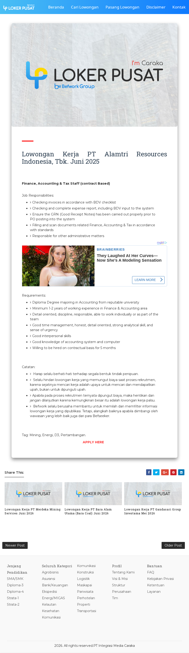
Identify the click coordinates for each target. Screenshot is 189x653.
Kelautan (49, 604)
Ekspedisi (49, 592)
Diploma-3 (15, 585)
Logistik (83, 579)
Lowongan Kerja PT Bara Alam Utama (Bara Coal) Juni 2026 (88, 511)
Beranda (56, 7)
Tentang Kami (123, 572)
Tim (115, 598)
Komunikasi (51, 617)
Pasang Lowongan (122, 7)
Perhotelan (86, 598)
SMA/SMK (15, 579)
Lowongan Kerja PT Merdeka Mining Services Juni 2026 (33, 511)
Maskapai (84, 585)
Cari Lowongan (85, 7)
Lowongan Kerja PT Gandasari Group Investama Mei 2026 (152, 511)
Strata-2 (13, 604)
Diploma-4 (15, 592)
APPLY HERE (93, 442)
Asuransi (48, 579)
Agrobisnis (50, 572)
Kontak (179, 7)
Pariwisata (85, 592)
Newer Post (15, 545)
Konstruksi (85, 572)
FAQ (150, 572)
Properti (83, 604)
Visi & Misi (120, 579)
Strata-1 (13, 598)
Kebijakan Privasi (160, 579)
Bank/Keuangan (55, 585)
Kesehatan (50, 611)
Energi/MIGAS (53, 598)
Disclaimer (155, 7)
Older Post (173, 545)
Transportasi (86, 611)
